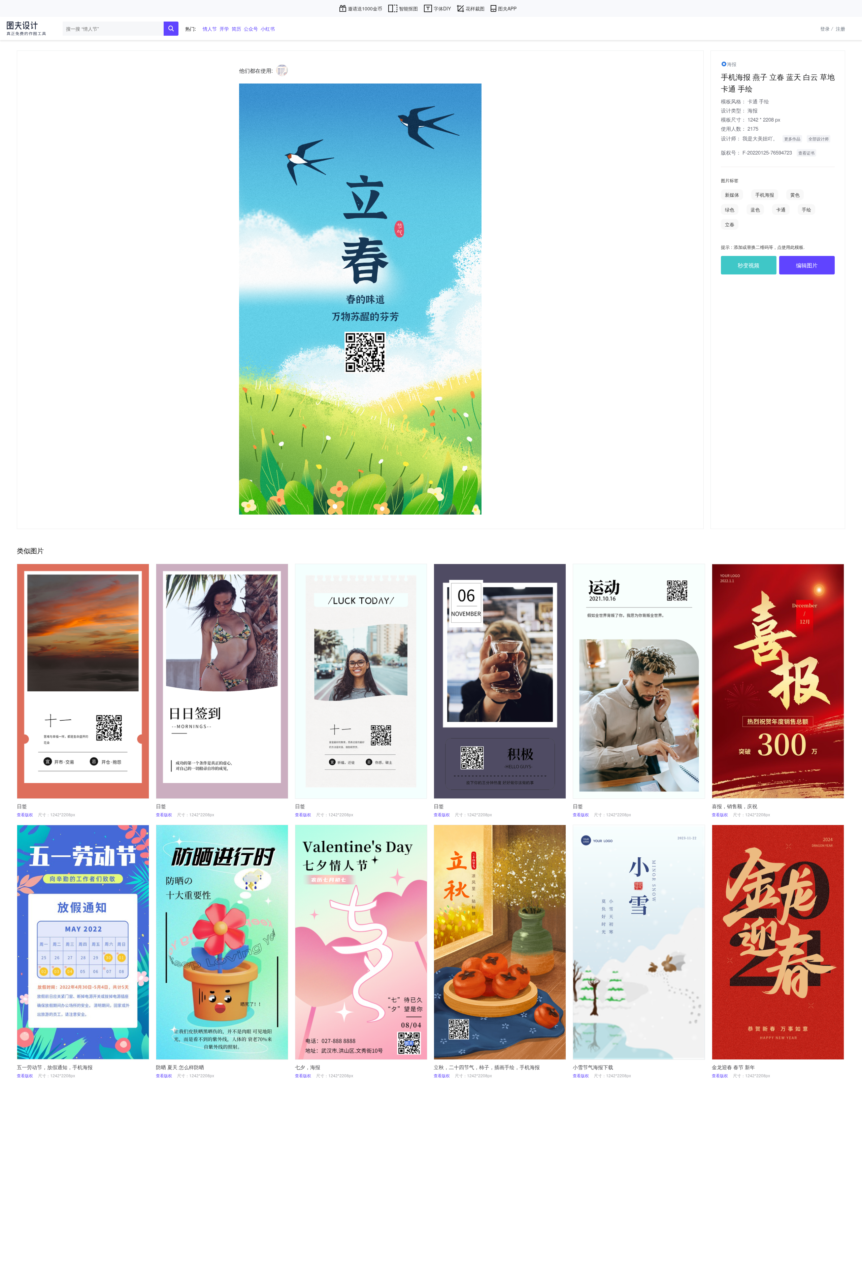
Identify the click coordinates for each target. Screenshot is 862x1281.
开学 (224, 28)
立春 (729, 224)
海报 (753, 110)
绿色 (729, 209)
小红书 (268, 28)
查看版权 (25, 814)
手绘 (764, 101)
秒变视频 (748, 265)
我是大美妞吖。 (760, 138)
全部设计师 (818, 138)
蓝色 (755, 209)
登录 (826, 28)
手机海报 (764, 194)
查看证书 (806, 153)
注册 (840, 28)
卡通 (753, 101)
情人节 (210, 28)
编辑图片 (807, 265)
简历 (236, 28)
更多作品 (792, 138)
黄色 (795, 194)
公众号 (251, 28)
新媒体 (732, 194)
